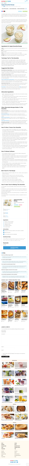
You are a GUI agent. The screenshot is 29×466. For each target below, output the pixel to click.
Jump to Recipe (25, 11)
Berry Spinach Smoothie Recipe (19, 385)
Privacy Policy (3, 456)
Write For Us (3, 452)
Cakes (2, 447)
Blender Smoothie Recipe (20, 8)
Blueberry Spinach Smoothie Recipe (7, 402)
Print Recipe (20, 11)
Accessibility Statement (17, 455)
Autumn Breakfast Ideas (13, 8)
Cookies (15, 443)
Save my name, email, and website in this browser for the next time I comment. (14, 354)
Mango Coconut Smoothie (5, 117)
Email (2, 350)
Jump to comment (17, 206)
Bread (2, 443)
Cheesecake (3, 448)
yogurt (20, 86)
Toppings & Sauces (17, 447)
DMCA (2, 455)
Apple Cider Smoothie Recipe (6, 368)
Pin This (20, 204)
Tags (15, 448)
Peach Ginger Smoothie (5, 120)
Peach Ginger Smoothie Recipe (6, 385)
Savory (15, 444)
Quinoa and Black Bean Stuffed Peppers (7, 79)
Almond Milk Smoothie (5, 8)
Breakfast (2, 444)
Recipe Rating (3, 330)
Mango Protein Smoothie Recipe (19, 402)
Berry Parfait (3, 86)
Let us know (12, 248)
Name (2, 346)
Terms (15, 456)
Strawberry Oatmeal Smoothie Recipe (20, 368)
